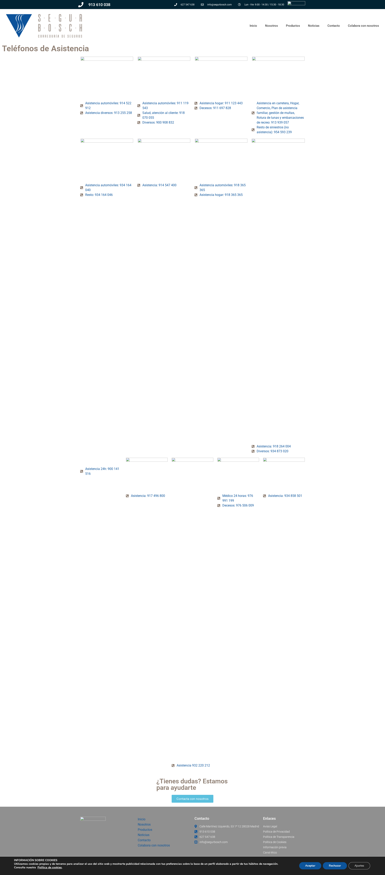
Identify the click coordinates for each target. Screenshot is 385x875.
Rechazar (335, 866)
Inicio (253, 26)
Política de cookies (49, 867)
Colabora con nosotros (363, 26)
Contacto (333, 26)
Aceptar (310, 866)
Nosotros (271, 26)
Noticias (313, 26)
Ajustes (359, 866)
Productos (293, 26)
